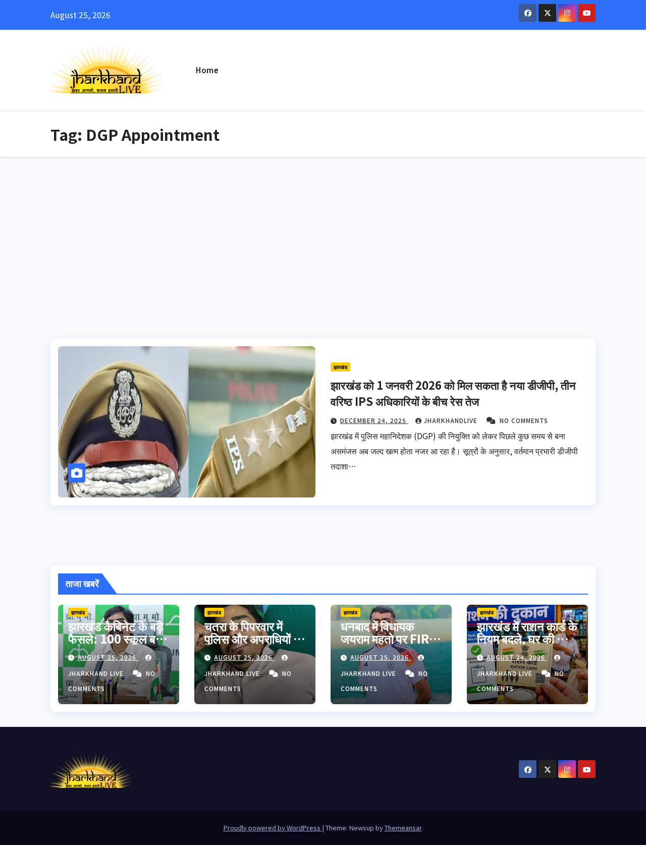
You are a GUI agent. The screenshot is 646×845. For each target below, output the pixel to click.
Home (207, 70)
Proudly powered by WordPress (273, 827)
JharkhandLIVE (451, 420)
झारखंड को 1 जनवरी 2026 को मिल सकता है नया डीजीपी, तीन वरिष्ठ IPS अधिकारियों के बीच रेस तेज (453, 393)
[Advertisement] (323, 232)
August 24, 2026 (517, 657)
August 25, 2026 (108, 657)
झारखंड (340, 367)
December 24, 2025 (374, 420)
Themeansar (403, 827)
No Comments (524, 420)
